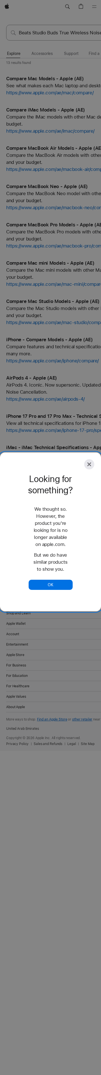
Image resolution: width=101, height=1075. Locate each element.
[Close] (89, 464)
